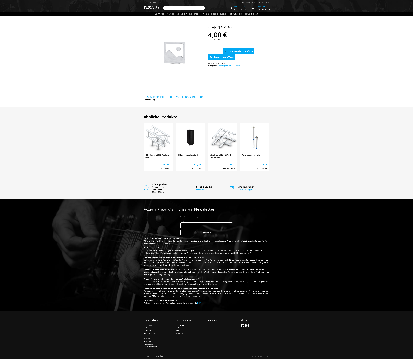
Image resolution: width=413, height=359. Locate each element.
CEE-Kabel (236, 66)
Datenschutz (158, 356)
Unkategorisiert (224, 66)
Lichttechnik (160, 14)
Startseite (147, 2)
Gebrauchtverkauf (250, 14)
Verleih (178, 328)
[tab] (161, 96)
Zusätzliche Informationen (161, 97)
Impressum (148, 356)
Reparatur (179, 333)
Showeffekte (182, 14)
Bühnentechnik (195, 14)
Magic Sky (223, 14)
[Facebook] (242, 325)
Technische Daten (192, 97)
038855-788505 (201, 189)
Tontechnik (171, 14)
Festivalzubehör (235, 14)
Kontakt (156, 2)
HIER (199, 303)
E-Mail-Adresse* (186, 221)
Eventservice (180, 325)
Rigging (206, 14)
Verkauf (178, 330)
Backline (214, 14)
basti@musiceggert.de (246, 189)
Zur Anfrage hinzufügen (222, 57)
